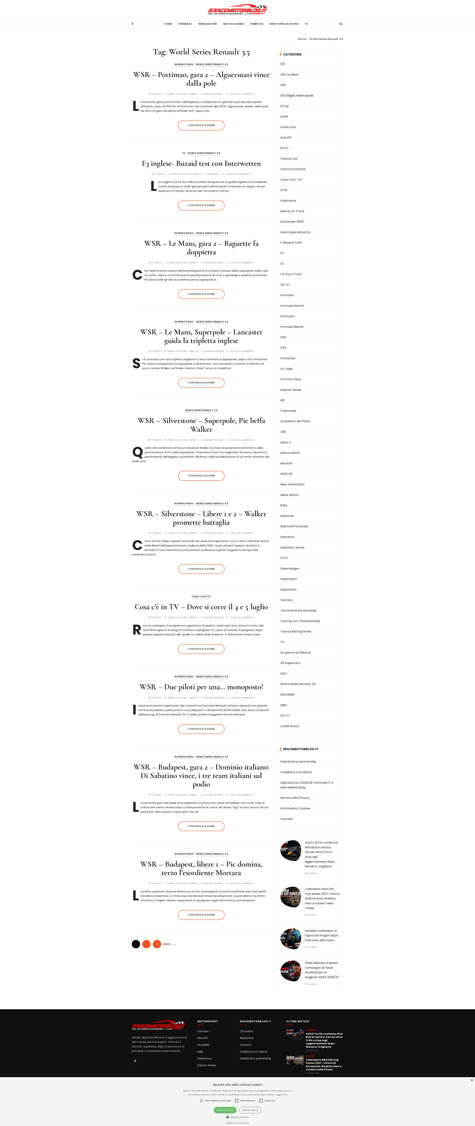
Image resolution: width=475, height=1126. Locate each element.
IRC (282, 400)
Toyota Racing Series (295, 631)
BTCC (284, 148)
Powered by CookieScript (237, 1123)
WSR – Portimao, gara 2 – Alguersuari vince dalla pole (201, 79)
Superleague (289, 568)
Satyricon (287, 537)
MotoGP (286, 463)
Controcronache (292, 169)
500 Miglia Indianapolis (296, 95)
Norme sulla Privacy (295, 798)
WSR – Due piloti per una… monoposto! (201, 686)
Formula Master (292, 327)
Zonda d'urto (289, 726)
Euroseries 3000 (292, 221)
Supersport (288, 579)
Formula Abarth (292, 306)
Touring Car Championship (300, 621)
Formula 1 (185, 24)
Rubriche (256, 24)
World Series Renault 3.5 (212, 64)
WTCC (285, 715)
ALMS (284, 116)
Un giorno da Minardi (295, 652)
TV (306, 24)
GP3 (283, 348)
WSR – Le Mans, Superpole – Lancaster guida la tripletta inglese (201, 336)
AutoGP (286, 137)
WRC (283, 705)
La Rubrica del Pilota (295, 421)
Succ (167, 944)
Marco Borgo (214, 94)
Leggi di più (282, 1094)
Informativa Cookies (295, 808)
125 (282, 64)
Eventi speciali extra (283, 24)
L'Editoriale (288, 411)
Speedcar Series (292, 547)
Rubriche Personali (294, 526)
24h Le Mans (289, 74)
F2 (282, 253)
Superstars (288, 589)
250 (283, 85)
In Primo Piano (183, 64)
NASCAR (286, 474)
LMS (283, 432)
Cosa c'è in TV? (201, 596)
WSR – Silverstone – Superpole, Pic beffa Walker (201, 425)
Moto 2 (285, 442)
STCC (284, 558)
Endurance (288, 200)
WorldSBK (287, 694)
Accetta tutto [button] (225, 1110)
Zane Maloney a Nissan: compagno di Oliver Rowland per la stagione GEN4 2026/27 (322, 970)
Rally (283, 505)
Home (168, 24)
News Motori (207, 24)
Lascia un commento (241, 94)
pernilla (215, 174)
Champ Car (289, 159)
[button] (237, 1117)
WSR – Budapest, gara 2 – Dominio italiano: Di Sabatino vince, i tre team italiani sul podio (201, 775)
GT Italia (286, 369)
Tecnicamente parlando (298, 610)
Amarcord (288, 127)
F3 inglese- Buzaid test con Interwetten (201, 163)
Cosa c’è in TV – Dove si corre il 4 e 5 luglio (201, 606)
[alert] (237, 1101)
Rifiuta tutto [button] (250, 1110)
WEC (283, 673)
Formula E (287, 316)
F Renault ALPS (291, 242)
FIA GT (285, 285)
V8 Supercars (290, 663)
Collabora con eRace (296, 772)
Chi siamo (246, 1031)
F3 (183, 153)
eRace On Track (292, 211)
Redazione (246, 1038)
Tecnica (286, 600)
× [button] (471, 1080)
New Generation (292, 484)
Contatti (286, 819)
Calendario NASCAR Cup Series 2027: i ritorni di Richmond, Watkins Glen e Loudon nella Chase (322, 898)
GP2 (283, 337)
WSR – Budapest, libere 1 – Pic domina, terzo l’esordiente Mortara (201, 868)
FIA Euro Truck (291, 274)
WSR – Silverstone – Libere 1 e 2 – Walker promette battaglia (201, 518)
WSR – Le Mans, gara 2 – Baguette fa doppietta (201, 248)
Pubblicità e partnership (298, 761)
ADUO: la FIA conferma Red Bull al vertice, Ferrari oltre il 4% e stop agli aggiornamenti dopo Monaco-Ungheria (324, 1040)
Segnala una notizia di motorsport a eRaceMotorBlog (306, 785)
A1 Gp (284, 106)
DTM (283, 190)
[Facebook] (135, 1061)
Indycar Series (290, 390)
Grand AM (287, 358)
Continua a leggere (201, 125)
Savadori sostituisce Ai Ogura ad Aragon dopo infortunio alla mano (321, 935)
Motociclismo (233, 24)
